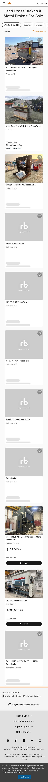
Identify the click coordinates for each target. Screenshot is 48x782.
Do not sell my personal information (15, 749)
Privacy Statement (17, 747)
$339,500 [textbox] (13, 610)
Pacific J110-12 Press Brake (18, 419)
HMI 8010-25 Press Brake (17, 302)
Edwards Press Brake (15, 243)
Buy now (24, 563)
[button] (11, 24)
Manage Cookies (28, 770)
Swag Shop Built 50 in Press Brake (20, 185)
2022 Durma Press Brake (16, 600)
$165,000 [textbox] (13, 549)
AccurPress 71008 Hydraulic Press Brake (23, 126)
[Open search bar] (37, 3)
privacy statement (10, 772)
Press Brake (11, 478)
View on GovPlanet (14, 148)
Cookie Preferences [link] (37, 749)
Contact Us (34, 704)
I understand (24, 777)
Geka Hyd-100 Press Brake (17, 361)
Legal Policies (30, 747)
